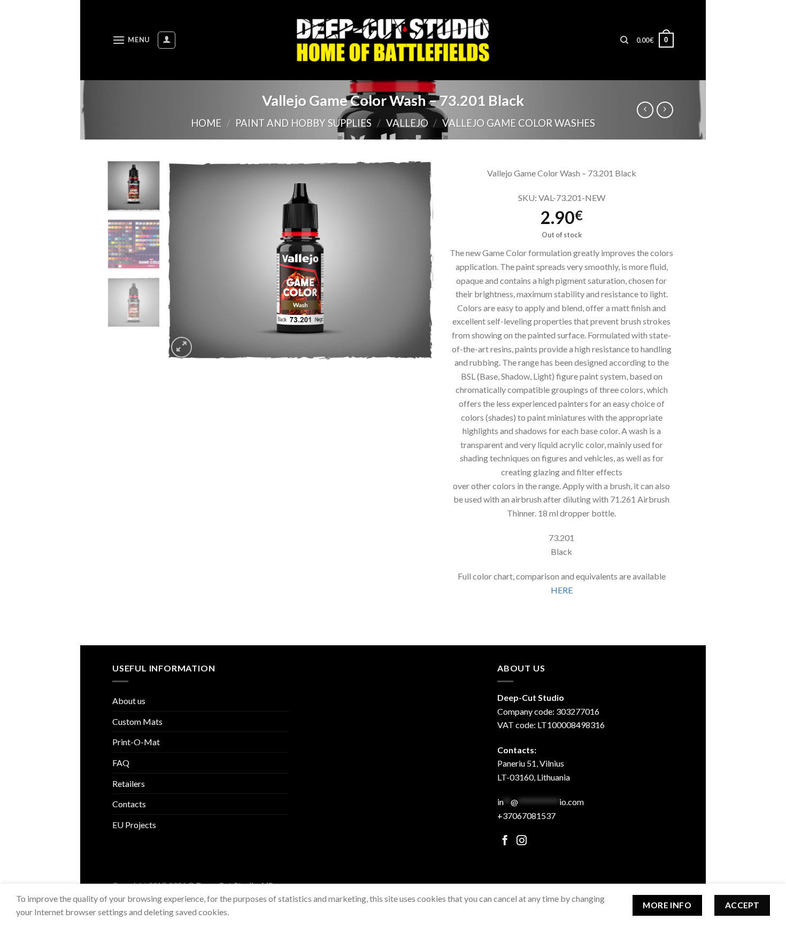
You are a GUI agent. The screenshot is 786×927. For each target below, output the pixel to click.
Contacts (129, 804)
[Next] (414, 261)
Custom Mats (137, 721)
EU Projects (134, 825)
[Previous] (186, 261)
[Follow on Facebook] (505, 841)
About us (128, 701)
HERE (562, 590)
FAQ (120, 763)
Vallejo (407, 123)
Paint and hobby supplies (303, 123)
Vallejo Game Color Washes (518, 123)
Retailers (128, 783)
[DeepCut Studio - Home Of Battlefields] (393, 39)
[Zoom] (181, 347)
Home (206, 123)
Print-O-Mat (136, 742)
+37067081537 (526, 815)
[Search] (624, 40)
